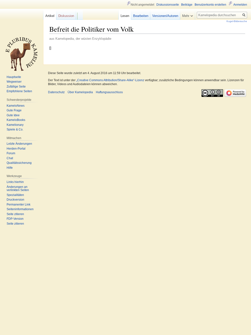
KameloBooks (16, 120)
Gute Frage (14, 110)
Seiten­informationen (20, 209)
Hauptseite (14, 77)
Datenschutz (56, 92)
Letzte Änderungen (19, 143)
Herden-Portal (16, 148)
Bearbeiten (140, 16)
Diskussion (66, 16)
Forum (11, 153)
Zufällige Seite (16, 86)
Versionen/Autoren (165, 16)
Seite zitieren (15, 214)
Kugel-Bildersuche (236, 21)
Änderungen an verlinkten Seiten (18, 188)
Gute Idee (13, 115)
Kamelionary (15, 125)
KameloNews (16, 105)
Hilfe (10, 167)
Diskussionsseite (167, 4)
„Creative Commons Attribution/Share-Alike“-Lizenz (110, 80)
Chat (10, 158)
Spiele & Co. (15, 129)
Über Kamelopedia (80, 92)
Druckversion (15, 199)
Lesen (125, 16)
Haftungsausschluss (109, 92)
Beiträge (186, 4)
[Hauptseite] (21, 54)
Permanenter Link (18, 204)
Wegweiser (14, 81)
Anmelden (240, 4)
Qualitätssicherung (19, 163)
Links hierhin (15, 182)
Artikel (49, 16)
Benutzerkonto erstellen (210, 4)
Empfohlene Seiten (19, 91)
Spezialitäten (15, 195)
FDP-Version (15, 218)
